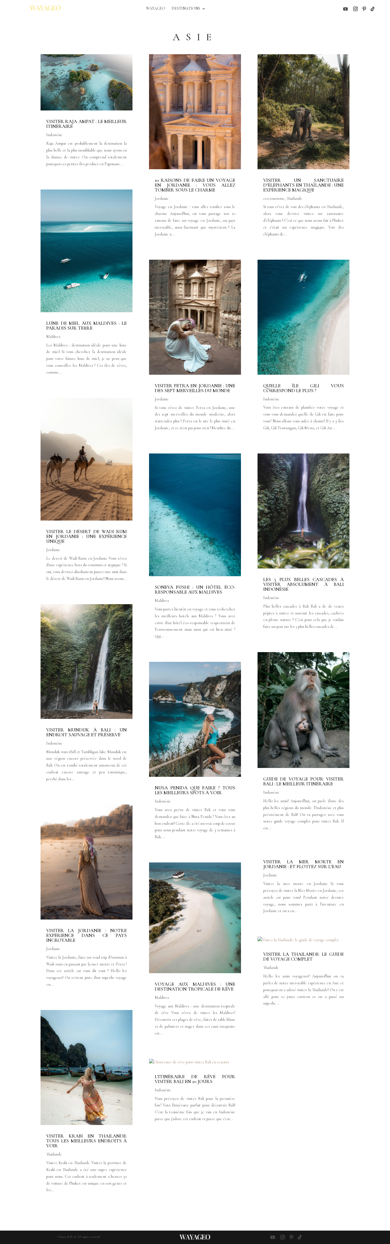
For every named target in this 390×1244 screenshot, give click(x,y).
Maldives (53, 336)
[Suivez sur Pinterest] (364, 8)
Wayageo (155, 9)
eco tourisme (274, 198)
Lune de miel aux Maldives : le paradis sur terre (86, 325)
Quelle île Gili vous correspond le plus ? (303, 388)
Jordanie (53, 549)
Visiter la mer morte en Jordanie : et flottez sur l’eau (303, 864)
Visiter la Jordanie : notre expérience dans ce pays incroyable (86, 935)
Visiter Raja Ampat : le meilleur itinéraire (86, 123)
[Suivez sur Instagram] (355, 8)
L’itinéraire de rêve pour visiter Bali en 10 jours (195, 1079)
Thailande (54, 1154)
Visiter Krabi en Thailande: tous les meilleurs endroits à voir (86, 1141)
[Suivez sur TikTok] (372, 8)
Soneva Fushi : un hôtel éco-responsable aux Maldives (195, 589)
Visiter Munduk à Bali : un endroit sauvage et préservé (86, 732)
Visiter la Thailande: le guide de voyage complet (303, 956)
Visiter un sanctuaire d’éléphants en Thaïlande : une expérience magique (303, 185)
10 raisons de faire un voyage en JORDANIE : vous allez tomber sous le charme (195, 185)
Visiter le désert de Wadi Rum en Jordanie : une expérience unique (86, 536)
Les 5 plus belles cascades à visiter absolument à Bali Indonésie (303, 584)
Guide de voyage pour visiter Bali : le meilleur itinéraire (303, 781)
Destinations (186, 9)
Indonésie (54, 134)
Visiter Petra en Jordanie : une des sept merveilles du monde (195, 388)
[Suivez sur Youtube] (345, 8)
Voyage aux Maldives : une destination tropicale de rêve (195, 986)
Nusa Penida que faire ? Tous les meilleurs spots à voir (195, 790)
